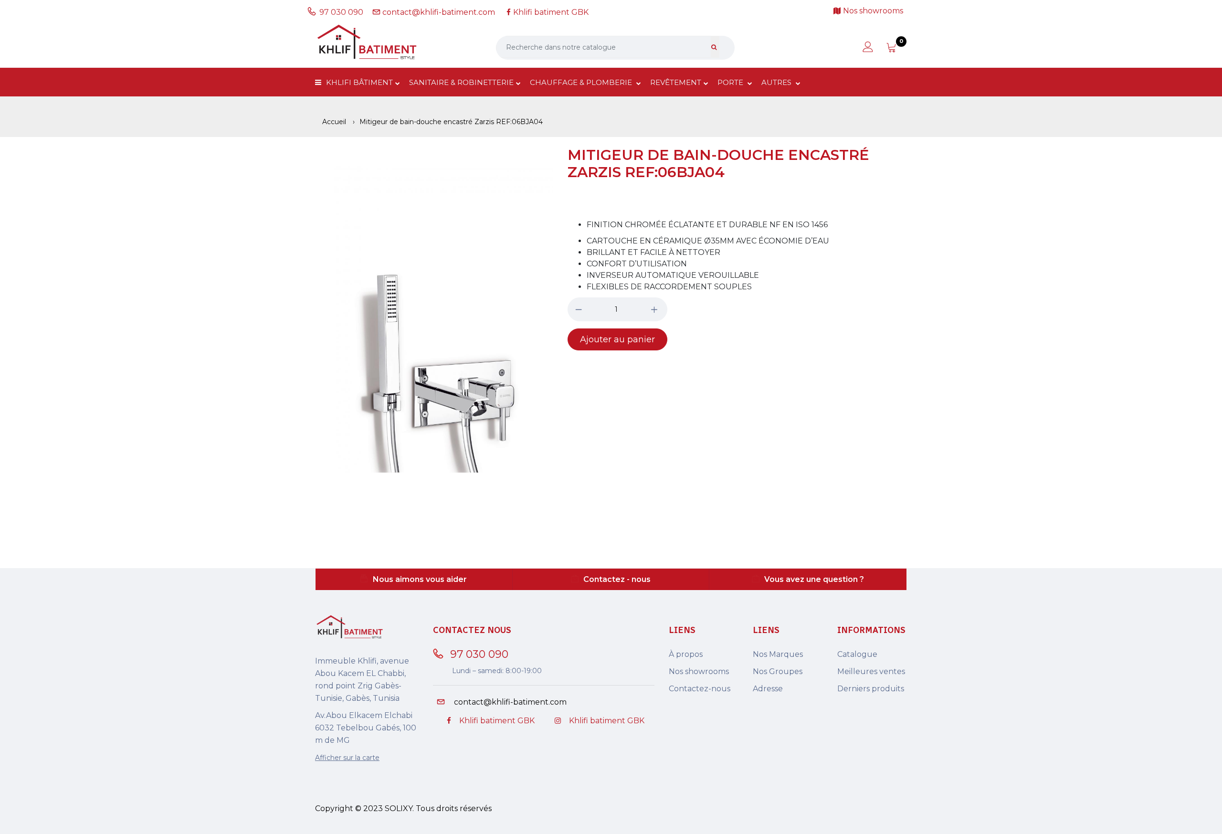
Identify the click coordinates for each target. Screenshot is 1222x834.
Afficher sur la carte (347, 757)
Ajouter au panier (617, 339)
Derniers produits (870, 688)
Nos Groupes (777, 671)
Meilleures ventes (871, 671)
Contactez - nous (617, 579)
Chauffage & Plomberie (582, 82)
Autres (777, 82)
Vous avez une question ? (814, 579)
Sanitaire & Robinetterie (461, 82)
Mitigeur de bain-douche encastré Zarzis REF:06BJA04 (718, 163)
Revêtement (675, 82)
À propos (686, 654)
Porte (731, 82)
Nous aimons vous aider (420, 579)
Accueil (334, 121)
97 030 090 (343, 12)
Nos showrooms (699, 671)
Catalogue (857, 654)
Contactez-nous (699, 688)
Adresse (768, 688)
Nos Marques (778, 654)
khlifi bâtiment (359, 82)
